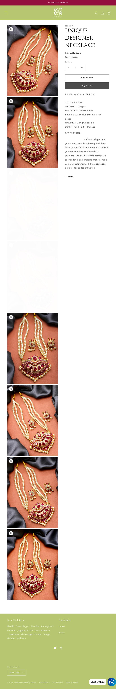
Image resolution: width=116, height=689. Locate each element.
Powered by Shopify (28, 682)
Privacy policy (57, 682)
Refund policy (44, 682)
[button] (6, 13)
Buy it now (87, 85)
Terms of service (72, 682)
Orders (62, 626)
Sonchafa (17, 682)
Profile (62, 632)
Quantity (68, 62)
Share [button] (70, 176)
